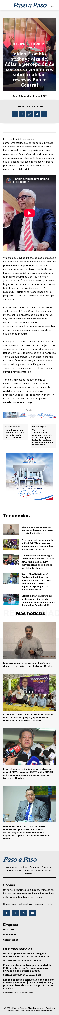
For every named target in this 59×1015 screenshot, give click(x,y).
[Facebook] (15, 114)
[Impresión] (37, 114)
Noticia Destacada (12, 975)
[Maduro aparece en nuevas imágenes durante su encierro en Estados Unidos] (11, 529)
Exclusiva (38, 44)
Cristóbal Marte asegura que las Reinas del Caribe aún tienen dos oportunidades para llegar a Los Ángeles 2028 (38, 600)
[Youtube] (32, 913)
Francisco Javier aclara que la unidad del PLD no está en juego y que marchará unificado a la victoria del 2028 (38, 545)
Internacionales (11, 960)
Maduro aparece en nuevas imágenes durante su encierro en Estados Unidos (37, 529)
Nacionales (29, 48)
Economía (19, 44)
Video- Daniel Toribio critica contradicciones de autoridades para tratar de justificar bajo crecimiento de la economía (42, 437)
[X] (22, 114)
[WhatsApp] (29, 114)
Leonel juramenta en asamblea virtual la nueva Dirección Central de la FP (15, 434)
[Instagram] (15, 913)
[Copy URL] (44, 114)
